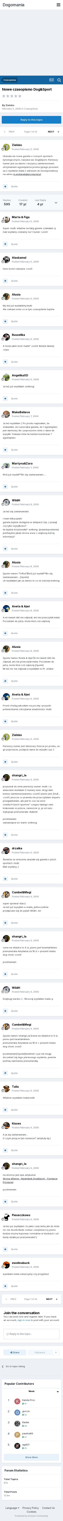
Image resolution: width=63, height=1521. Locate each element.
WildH (16, 500)
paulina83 (27, 1433)
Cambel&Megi (21, 892)
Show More (31, 1457)
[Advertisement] (31, 42)
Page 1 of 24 (31, 131)
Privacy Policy (31, 1507)
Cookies (31, 1511)
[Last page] (58, 131)
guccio (26, 1411)
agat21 (25, 1444)
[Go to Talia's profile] (6, 1088)
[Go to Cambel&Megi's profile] (6, 894)
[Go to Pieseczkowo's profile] (6, 1217)
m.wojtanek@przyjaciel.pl (27, 174)
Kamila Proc (28, 1400)
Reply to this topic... (20, 1333)
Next (51, 131)
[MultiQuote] (5, 186)
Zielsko (10, 105)
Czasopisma (31, 108)
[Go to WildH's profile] (6, 502)
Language (12, 1507)
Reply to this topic (31, 119)
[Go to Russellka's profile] (6, 337)
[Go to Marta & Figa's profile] (6, 219)
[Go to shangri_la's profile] (6, 777)
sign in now (24, 1320)
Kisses (16, 1123)
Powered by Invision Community (31, 1516)
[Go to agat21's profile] (17, 1446)
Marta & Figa (21, 217)
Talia (15, 1086)
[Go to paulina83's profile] (17, 1435)
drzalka (17, 848)
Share (15, 1352)
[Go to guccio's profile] (17, 1412)
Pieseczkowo (21, 1215)
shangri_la (19, 775)
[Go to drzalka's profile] (6, 850)
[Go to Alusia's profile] (6, 296)
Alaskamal (19, 257)
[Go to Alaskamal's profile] (6, 259)
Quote (14, 186)
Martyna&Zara (22, 463)
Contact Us (48, 1507)
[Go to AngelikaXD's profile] (6, 377)
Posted (25, 149)
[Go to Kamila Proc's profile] (17, 1401)
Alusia (16, 294)
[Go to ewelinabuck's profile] (6, 1264)
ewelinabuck (21, 1263)
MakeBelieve (21, 412)
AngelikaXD (20, 375)
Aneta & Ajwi (21, 606)
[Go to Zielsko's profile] (6, 147)
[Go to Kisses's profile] (6, 1125)
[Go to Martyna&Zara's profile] (6, 465)
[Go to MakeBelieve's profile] (6, 414)
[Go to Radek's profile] (17, 1424)
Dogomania (13, 4)
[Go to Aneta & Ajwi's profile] (6, 608)
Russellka (18, 335)
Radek (25, 1422)
